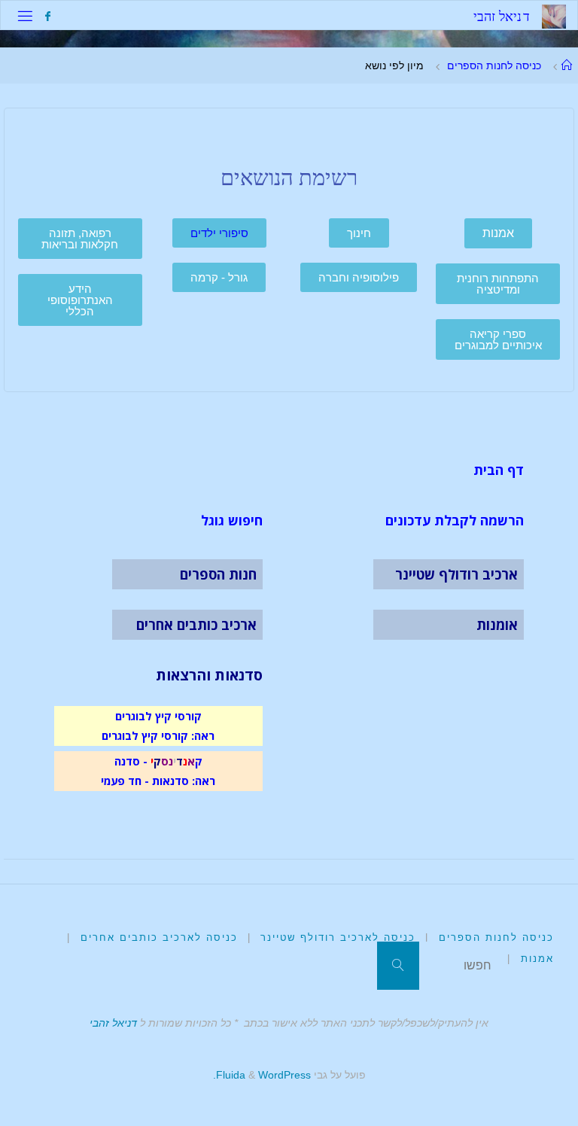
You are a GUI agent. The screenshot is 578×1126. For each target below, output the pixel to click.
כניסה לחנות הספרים (494, 65)
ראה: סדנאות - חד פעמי (158, 780)
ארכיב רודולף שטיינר (456, 574)
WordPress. (262, 1075)
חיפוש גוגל (232, 520)
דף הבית (498, 470)
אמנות (537, 958)
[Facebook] (47, 16)
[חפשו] (398, 966)
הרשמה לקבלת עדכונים (454, 520)
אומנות (497, 625)
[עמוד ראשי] (566, 65)
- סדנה (131, 760)
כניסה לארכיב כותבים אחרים (159, 937)
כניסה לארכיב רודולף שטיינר (337, 937)
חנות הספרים (218, 574)
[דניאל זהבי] (554, 15)
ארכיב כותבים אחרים (196, 625)
